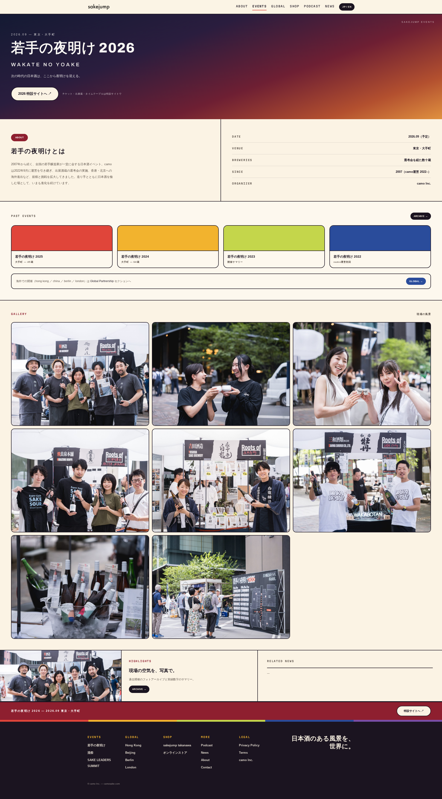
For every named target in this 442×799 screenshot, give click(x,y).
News (329, 6)
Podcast (312, 6)
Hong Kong (133, 745)
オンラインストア (175, 752)
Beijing (130, 752)
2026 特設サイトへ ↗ (35, 93)
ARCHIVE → (421, 216)
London (130, 767)
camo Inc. (246, 760)
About (242, 6)
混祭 (90, 752)
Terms (243, 752)
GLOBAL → (416, 281)
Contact (206, 767)
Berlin (129, 760)
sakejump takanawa (177, 745)
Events (259, 6)
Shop (294, 6)
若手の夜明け (96, 745)
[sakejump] (98, 6)
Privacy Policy (249, 745)
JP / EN (346, 7)
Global (278, 6)
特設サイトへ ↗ (414, 710)
